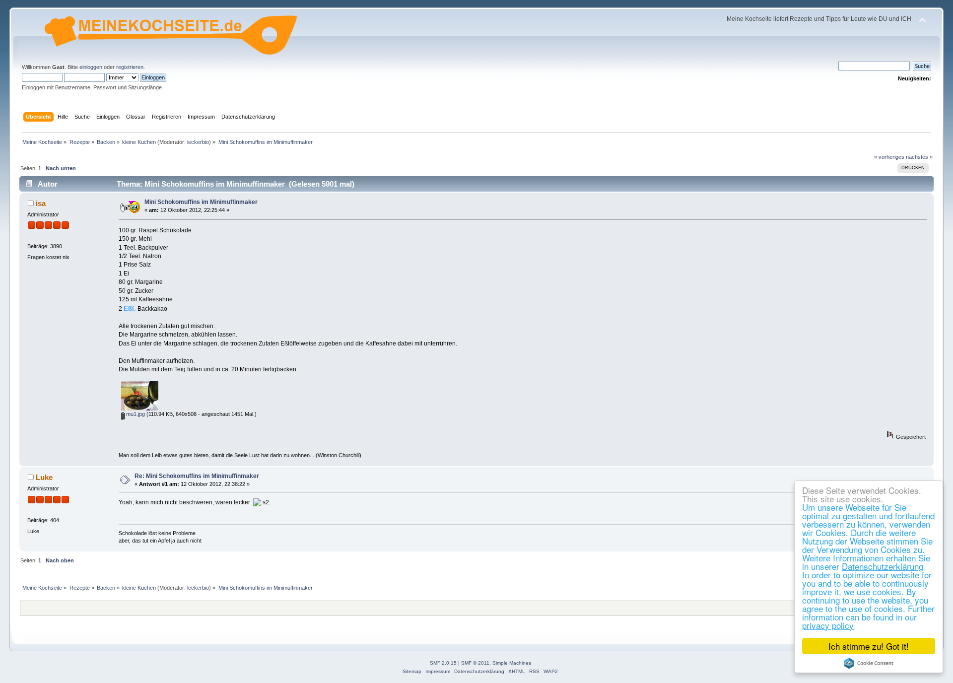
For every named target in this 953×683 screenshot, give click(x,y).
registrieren (129, 67)
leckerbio (198, 142)
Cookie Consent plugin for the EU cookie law (868, 663)
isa (41, 203)
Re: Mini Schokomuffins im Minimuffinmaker (197, 476)
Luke (44, 477)
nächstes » (919, 157)
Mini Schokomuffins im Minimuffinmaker (201, 202)
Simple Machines (511, 663)
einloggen (90, 67)
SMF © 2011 (475, 663)
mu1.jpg (135, 414)
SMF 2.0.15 (443, 663)
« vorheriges (889, 157)
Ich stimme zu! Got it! (868, 646)
